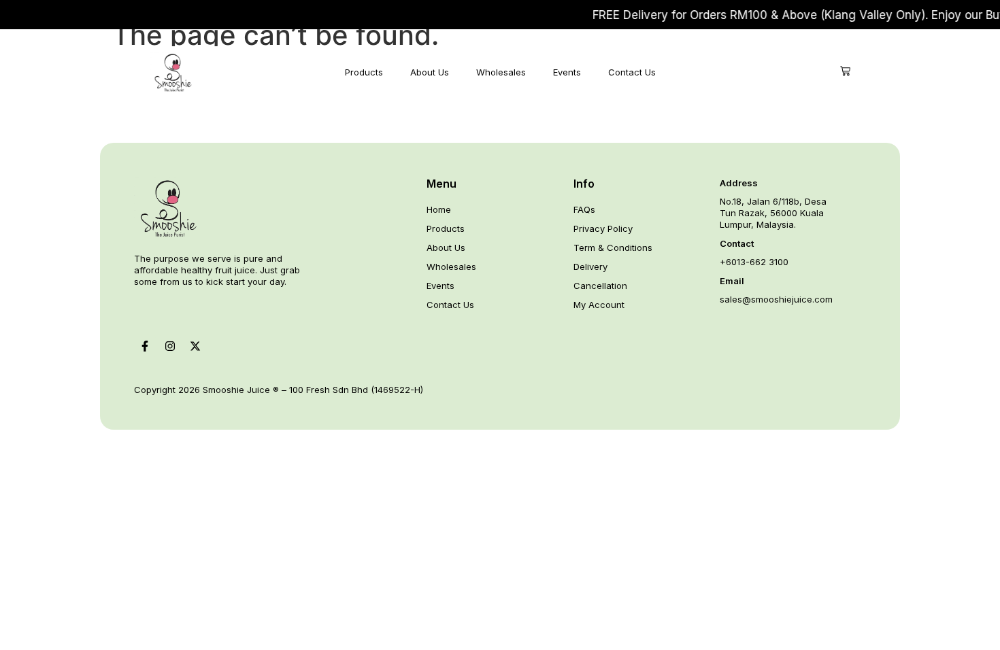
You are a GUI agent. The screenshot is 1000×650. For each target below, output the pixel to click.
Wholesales (501, 72)
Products (364, 72)
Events (567, 72)
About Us (429, 72)
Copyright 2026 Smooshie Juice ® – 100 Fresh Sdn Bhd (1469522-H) (278, 389)
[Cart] (845, 71)
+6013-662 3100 (754, 261)
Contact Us (632, 72)
